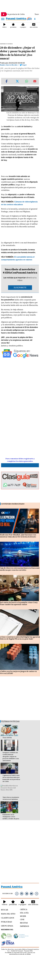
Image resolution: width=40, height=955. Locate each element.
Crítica (23, 909)
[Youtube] (31, 894)
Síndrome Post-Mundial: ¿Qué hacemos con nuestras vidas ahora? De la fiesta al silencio (18, 536)
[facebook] (22, 894)
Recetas (24, 923)
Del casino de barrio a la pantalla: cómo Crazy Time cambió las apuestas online (19, 603)
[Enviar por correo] (34, 81)
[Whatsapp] (17, 894)
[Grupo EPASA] (7, 943)
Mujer (23, 916)
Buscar (4, 910)
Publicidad (6, 922)
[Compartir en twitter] (17, 81)
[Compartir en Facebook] (6, 81)
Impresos (24, 926)
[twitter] (27, 894)
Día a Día (24, 913)
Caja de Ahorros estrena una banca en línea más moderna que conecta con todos (19, 569)
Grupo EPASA (7, 926)
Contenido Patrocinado (12, 504)
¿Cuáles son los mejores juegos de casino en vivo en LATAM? (18, 672)
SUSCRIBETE (20, 287)
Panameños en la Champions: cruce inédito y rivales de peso (11, 817)
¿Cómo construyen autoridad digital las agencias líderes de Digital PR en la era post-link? (20, 638)
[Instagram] (36, 894)
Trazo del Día (7, 737)
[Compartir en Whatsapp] (26, 81)
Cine (22, 919)
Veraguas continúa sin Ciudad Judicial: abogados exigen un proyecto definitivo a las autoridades (11, 756)
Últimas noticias (10, 721)
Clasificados (7, 918)
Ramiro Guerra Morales (9, 65)
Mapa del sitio (8, 914)
